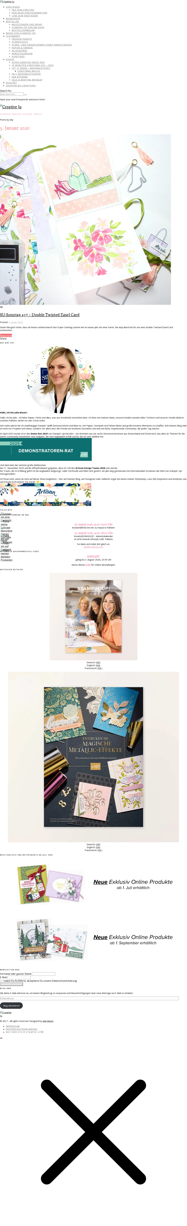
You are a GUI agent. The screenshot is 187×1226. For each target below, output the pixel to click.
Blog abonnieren (11, 1005)
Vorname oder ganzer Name (15, 973)
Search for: (6, 90)
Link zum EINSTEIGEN (25, 15)
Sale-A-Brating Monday (27, 79)
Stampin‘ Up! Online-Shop (28, 27)
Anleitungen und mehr (27, 24)
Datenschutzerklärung (21, 1029)
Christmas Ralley (29, 71)
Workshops (13, 18)
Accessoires (19, 50)
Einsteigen (13, 7)
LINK (88, 564)
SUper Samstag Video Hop (28, 62)
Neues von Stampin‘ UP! (21, 33)
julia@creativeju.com (93, 546)
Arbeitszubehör (22, 53)
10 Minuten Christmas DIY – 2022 (33, 65)
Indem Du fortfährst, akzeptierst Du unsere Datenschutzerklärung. (40, 980)
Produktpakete (22, 39)
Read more (6, 335)
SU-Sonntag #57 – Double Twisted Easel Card (39, 314)
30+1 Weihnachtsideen (26, 74)
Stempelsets (20, 42)
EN (98, 665)
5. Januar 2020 (15, 322)
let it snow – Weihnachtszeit (31, 68)
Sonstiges (18, 56)
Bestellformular (23, 30)
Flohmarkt (13, 36)
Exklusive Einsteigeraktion (29, 12)
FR (99, 668)
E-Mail (3, 977)
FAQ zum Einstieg (23, 9)
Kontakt (11, 82)
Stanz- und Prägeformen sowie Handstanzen (42, 44)
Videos (10, 59)
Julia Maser (48, 1021)
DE (98, 662)
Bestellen (12, 21)
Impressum (13, 1026)
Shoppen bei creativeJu (21, 85)
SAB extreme (20, 76)
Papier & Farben (22, 47)
